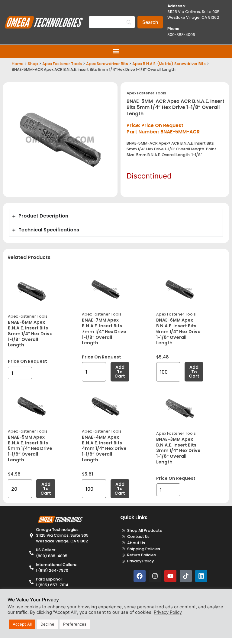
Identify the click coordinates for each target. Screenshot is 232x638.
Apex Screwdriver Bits (107, 63)
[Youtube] (170, 576)
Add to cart (119, 371)
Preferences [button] (74, 624)
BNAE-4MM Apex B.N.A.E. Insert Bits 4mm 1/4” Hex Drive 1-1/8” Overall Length (104, 448)
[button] (116, 51)
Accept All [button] (22, 624)
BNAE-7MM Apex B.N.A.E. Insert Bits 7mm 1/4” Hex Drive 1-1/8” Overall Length (104, 331)
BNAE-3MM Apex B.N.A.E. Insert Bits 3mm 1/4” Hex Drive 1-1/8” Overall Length (178, 450)
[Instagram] (155, 576)
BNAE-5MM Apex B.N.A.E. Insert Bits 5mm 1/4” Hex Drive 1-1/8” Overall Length (30, 448)
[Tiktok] (186, 576)
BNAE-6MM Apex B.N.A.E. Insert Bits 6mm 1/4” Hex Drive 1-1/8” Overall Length (178, 331)
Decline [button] (47, 624)
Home (18, 63)
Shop (33, 63)
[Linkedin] (201, 576)
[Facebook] (140, 576)
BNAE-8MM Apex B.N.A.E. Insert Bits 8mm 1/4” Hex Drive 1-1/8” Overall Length (30, 333)
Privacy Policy (168, 612)
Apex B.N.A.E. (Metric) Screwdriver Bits (169, 63)
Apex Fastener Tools (62, 63)
